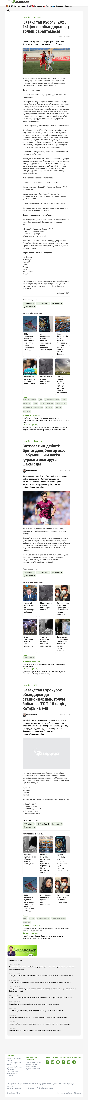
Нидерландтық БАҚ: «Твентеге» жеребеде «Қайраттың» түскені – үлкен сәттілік (38, 1017)
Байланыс (69, 1093)
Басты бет (26, 17)
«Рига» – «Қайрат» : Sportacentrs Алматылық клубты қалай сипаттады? (35, 1030)
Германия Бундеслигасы (12, 1070)
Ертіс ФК (58, 407)
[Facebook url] (47, 1062)
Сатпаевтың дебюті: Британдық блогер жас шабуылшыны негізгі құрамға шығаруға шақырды (46, 930)
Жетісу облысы (61, 403)
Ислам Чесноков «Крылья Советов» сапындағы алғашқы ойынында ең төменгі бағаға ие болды (43, 937)
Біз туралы (61, 1093)
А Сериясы (58, 6)
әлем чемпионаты (43, 918)
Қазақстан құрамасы (52, 400)
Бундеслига (39, 6)
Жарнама (77, 1093)
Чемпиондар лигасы (59, 918)
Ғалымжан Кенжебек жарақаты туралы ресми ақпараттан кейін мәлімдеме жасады (39, 1024)
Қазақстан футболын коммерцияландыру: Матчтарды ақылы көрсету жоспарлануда (40, 982)
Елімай (64, 400)
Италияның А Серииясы (12, 1074)
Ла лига (49, 6)
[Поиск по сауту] (8, 10)
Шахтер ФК (26, 411)
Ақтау (35, 403)
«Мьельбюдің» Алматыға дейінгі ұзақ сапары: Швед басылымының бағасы (36, 1011)
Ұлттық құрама (20, 6)
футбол (31, 918)
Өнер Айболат (31, 471)
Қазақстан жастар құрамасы (33, 407)
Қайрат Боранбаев (46, 403)
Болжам (68, 6)
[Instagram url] (53, 1062)
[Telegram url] (63, 1062)
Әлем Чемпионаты (33, 1067)
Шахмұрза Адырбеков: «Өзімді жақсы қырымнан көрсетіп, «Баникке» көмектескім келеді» (41, 976)
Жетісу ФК (49, 407)
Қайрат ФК (26, 403)
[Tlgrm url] (69, 1062)
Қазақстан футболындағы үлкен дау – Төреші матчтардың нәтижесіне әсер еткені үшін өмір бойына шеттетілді (42, 990)
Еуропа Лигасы (31, 1064)
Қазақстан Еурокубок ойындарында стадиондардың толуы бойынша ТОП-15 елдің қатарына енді (44, 673)
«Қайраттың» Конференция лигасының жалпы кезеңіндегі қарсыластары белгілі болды (40, 997)
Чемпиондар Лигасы (33, 1062)
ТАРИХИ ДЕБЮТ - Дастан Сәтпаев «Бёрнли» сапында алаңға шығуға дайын (44, 665)
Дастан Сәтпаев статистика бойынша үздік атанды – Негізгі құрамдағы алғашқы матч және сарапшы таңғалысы (42, 968)
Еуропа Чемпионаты (33, 1069)
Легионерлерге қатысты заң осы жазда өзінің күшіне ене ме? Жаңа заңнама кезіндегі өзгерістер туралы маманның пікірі (45, 429)
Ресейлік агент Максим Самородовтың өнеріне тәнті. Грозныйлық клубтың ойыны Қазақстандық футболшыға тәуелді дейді (46, 420)
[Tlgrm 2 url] (74, 1062)
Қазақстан (26, 922)
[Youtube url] (58, 1062)
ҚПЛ (10, 6)
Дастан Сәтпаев (28, 658)
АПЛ (30, 6)
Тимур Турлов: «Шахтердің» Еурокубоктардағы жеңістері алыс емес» (34, 1004)
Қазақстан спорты (29, 400)
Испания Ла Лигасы (14, 1067)
